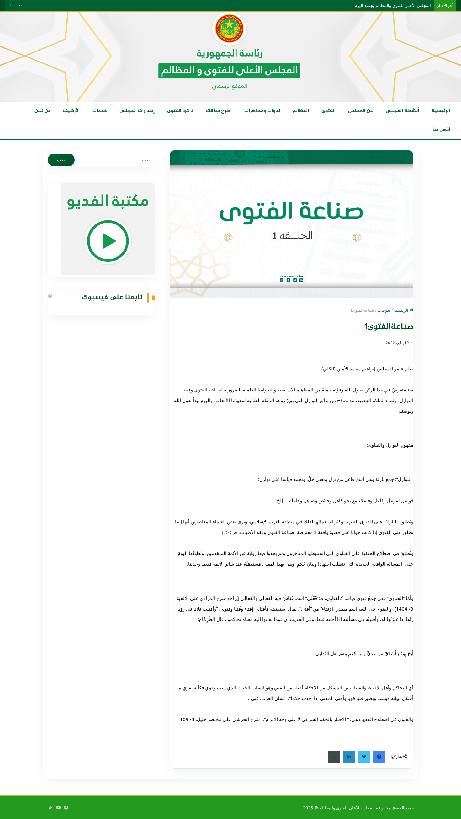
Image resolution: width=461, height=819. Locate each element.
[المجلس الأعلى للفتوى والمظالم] (230, 56)
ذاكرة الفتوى (180, 111)
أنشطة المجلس (402, 111)
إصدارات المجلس (137, 111)
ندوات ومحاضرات (262, 111)
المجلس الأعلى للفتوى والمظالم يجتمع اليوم (399, 5)
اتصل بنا (441, 130)
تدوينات (384, 310)
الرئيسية (441, 111)
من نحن (42, 111)
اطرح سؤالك (219, 111)
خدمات (99, 111)
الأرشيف (71, 111)
